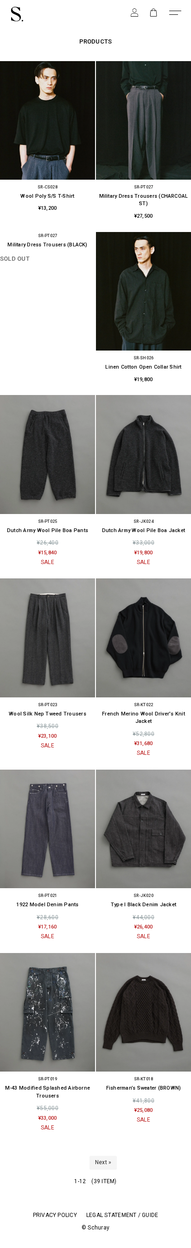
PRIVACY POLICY (55, 1215)
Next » (103, 1162)
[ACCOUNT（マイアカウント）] (134, 12)
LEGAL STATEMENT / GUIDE (122, 1215)
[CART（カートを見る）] (153, 12)
